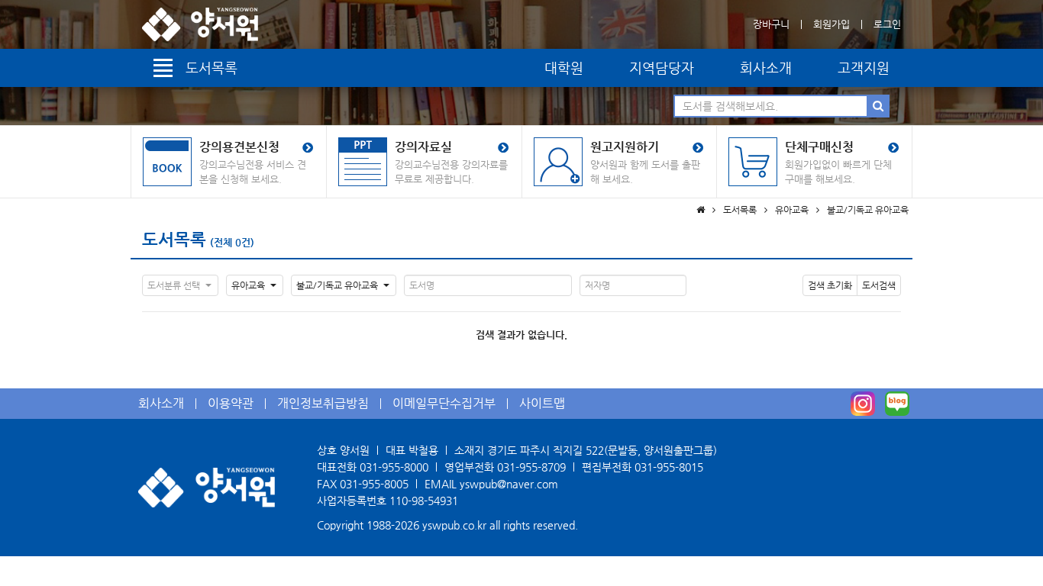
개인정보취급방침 (323, 403)
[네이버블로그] (897, 403)
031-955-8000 (394, 467)
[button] (180, 285)
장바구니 (771, 24)
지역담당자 (661, 68)
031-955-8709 (531, 467)
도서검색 (879, 285)
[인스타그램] (863, 403)
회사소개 (766, 68)
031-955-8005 (374, 484)
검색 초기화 (830, 285)
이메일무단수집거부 (444, 403)
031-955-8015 (669, 467)
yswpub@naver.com (509, 484)
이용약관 (230, 403)
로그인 (887, 24)
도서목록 (174, 239)
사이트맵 (542, 403)
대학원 (563, 68)
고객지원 (864, 68)
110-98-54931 (423, 500)
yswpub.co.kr (454, 525)
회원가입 (831, 24)
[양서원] (200, 24)
